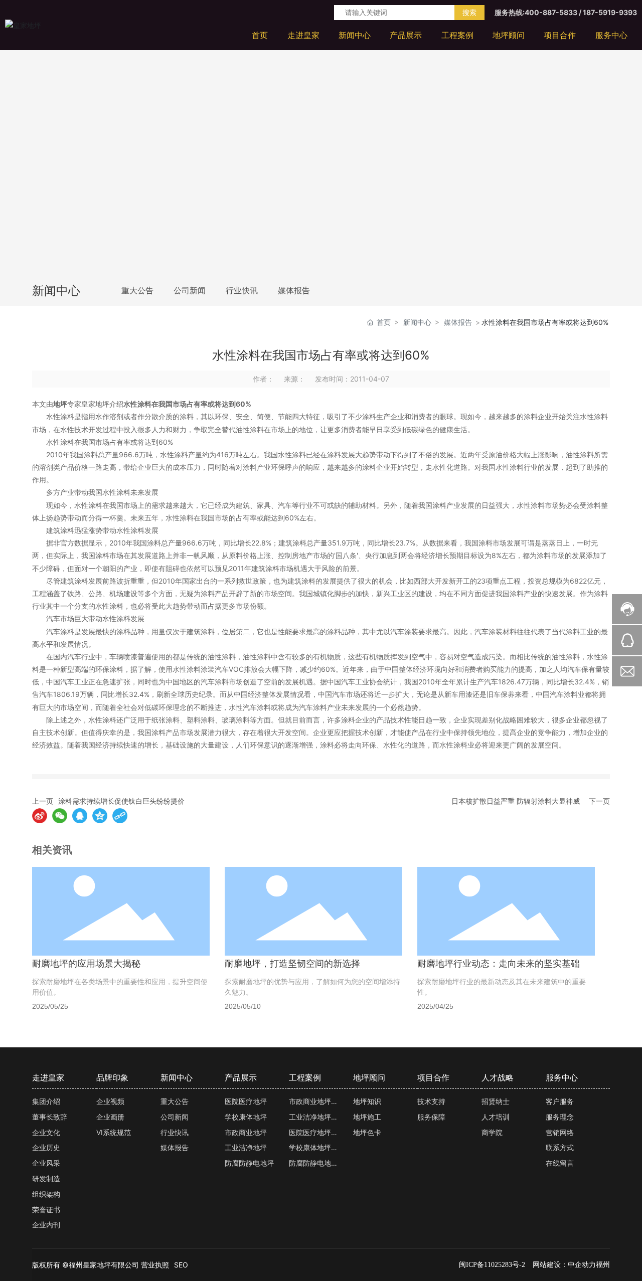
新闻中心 (417, 322)
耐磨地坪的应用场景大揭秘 (86, 964)
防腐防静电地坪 (249, 1163)
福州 (603, 1264)
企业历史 (46, 1147)
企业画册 (110, 1117)
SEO (181, 1264)
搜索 (469, 12)
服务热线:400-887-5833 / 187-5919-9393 (566, 12)
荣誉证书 (46, 1209)
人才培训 (496, 1117)
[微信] (59, 815)
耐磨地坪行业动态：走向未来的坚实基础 (498, 964)
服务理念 (560, 1117)
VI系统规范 (113, 1132)
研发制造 (46, 1178)
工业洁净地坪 (246, 1147)
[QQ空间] (99, 815)
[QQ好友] (79, 815)
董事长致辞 (49, 1117)
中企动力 (582, 1264)
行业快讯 (242, 290)
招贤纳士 (496, 1101)
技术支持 (431, 1101)
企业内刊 (46, 1224)
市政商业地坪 (246, 1132)
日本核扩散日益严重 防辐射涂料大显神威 (515, 801)
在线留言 (560, 1163)
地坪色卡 (367, 1132)
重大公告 (137, 290)
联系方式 (560, 1147)
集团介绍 (46, 1101)
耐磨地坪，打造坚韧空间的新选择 (292, 964)
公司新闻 (190, 290)
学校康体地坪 (246, 1117)
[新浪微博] (39, 815)
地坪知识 (367, 1101)
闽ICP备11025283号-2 (492, 1264)
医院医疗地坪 (246, 1101)
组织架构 (46, 1194)
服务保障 (431, 1117)
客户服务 (560, 1101)
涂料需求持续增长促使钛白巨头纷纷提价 (121, 801)
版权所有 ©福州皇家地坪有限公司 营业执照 (100, 1264)
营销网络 (560, 1132)
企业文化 (46, 1132)
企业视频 (110, 1101)
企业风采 (46, 1163)
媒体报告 (294, 290)
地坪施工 (367, 1117)
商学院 (492, 1132)
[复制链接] (119, 815)
